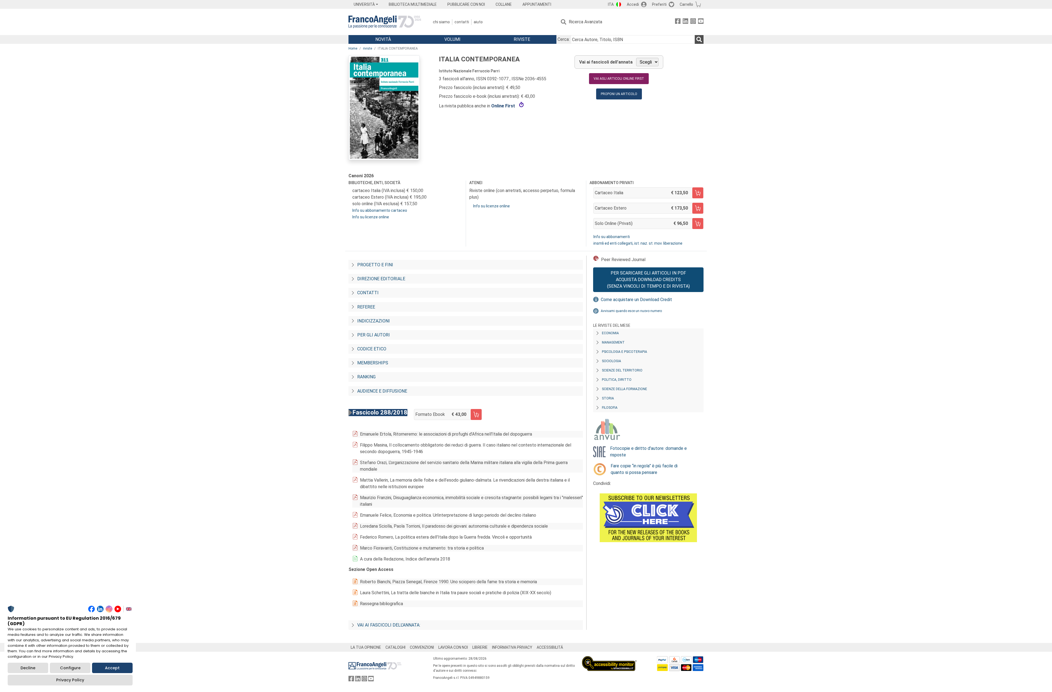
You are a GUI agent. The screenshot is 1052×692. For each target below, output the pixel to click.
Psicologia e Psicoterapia (624, 352)
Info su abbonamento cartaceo (379, 210)
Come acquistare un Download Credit (636, 299)
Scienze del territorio (622, 370)
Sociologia (611, 361)
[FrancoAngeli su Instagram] (693, 22)
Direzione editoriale (381, 278)
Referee (366, 307)
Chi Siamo (441, 22)
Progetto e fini (375, 264)
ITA (611, 4)
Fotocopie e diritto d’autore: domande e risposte (648, 451)
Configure (70, 668)
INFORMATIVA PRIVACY (512, 647)
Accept (112, 668)
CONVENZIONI (422, 647)
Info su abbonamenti (611, 237)
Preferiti (659, 4)
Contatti (461, 22)
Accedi (633, 4)
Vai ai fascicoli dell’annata (606, 62)
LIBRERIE (480, 647)
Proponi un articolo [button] (619, 94)
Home (352, 48)
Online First (503, 105)
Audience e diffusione (382, 391)
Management (613, 342)
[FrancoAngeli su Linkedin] (685, 22)
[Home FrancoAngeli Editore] (384, 22)
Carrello (686, 4)
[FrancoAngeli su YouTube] (701, 22)
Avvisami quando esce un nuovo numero (631, 311)
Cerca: (564, 39)
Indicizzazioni (373, 321)
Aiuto (478, 22)
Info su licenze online (370, 217)
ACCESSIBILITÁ (550, 647)
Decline (28, 668)
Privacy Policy (70, 680)
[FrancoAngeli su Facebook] (678, 22)
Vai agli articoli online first (619, 79)
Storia (608, 398)
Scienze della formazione (624, 389)
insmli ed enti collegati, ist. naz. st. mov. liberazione (637, 243)
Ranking (366, 376)
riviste (367, 48)
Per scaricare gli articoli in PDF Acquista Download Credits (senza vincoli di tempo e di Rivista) (648, 279)
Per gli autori (373, 335)
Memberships (372, 362)
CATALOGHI (395, 647)
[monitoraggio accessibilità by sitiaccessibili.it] (609, 659)
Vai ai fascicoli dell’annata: (388, 625)
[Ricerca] (699, 39)
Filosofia (610, 408)
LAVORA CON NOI (453, 647)
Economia (610, 333)
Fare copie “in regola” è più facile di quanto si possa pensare (644, 469)
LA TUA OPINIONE (366, 647)
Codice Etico (371, 348)
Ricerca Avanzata (585, 21)
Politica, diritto (616, 380)
